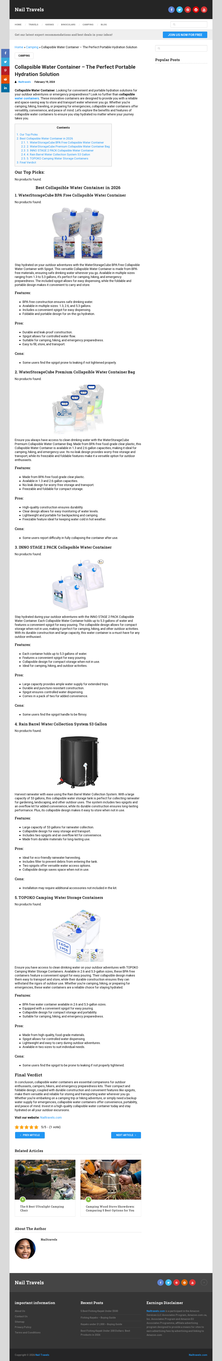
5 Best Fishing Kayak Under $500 (99, 1311)
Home (18, 24)
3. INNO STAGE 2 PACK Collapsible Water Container (57, 150)
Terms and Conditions (28, 1332)
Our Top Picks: (27, 134)
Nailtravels (24, 82)
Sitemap (19, 1321)
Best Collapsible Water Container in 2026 (45, 138)
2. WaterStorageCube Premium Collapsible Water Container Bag (65, 146)
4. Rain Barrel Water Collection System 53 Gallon (55, 154)
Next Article (125, 1135)
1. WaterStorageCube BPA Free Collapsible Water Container (62, 142)
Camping (88, 24)
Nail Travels (29, 9)
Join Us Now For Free (185, 35)
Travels (33, 24)
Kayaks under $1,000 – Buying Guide (101, 1324)
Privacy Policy (23, 1327)
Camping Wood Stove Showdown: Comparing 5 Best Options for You (110, 1208)
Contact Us (21, 1316)
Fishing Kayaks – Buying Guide (98, 1317)
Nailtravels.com (51, 1117)
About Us (20, 1311)
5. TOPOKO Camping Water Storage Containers (54, 158)
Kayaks (49, 24)
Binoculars (68, 24)
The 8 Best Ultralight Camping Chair (42, 1208)
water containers (27, 98)
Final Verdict (26, 162)
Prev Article (31, 1135)
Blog (104, 24)
